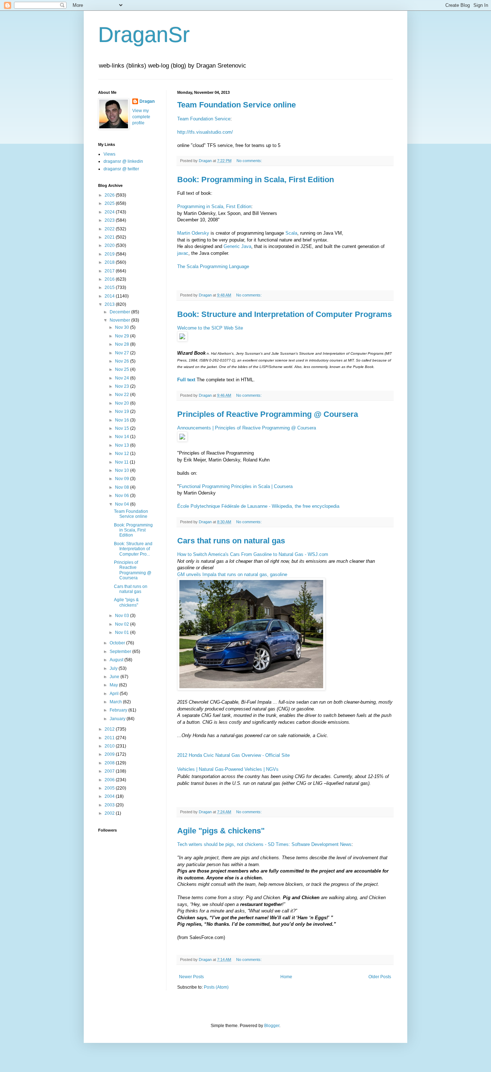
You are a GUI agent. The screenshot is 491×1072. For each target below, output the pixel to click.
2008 (110, 762)
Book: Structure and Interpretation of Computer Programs (284, 314)
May (114, 684)
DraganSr (144, 35)
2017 (110, 270)
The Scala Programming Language (213, 266)
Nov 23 (122, 386)
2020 (110, 245)
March (116, 701)
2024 (110, 212)
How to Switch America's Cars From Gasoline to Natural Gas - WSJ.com (252, 554)
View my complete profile (141, 116)
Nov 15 (122, 428)
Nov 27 (122, 352)
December (120, 311)
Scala (291, 233)
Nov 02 (122, 624)
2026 (110, 195)
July (114, 668)
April (115, 693)
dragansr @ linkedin (123, 161)
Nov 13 (122, 445)
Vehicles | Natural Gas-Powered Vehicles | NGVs (228, 769)
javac (182, 253)
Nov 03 (122, 615)
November (120, 320)
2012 (110, 729)
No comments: (250, 160)
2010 (110, 746)
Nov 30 (122, 327)
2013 (110, 304)
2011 (110, 737)
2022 (110, 228)
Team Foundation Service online (236, 104)
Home (286, 976)
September (121, 651)
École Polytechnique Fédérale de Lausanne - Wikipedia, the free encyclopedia (258, 506)
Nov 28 (122, 344)
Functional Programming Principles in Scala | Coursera (236, 486)
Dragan (147, 101)
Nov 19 (122, 411)
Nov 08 (122, 487)
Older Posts (379, 976)
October (118, 642)
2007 (110, 771)
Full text (186, 379)
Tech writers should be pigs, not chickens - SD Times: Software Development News (264, 844)
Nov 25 (122, 369)
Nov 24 (122, 378)
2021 (110, 237)
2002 (110, 813)
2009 (110, 754)
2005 (110, 788)
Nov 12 (122, 453)
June (115, 676)
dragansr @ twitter (121, 168)
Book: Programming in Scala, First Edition (255, 179)
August (117, 659)
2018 (110, 262)
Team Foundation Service (203, 118)
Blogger (271, 1025)
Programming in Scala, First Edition (214, 206)
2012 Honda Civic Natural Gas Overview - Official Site (233, 755)
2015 (110, 287)
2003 (110, 805)
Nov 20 (122, 403)
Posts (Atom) (216, 987)
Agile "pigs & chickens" (221, 830)
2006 (110, 779)
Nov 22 (122, 394)
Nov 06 (122, 495)
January (118, 718)
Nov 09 (122, 478)
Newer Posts (191, 976)
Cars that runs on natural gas (231, 540)
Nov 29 (122, 336)
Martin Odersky (194, 233)
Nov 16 (122, 420)
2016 (110, 279)
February (119, 710)
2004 (110, 796)
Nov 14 (122, 436)
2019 (110, 254)
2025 (110, 203)
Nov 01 (122, 632)
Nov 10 (122, 470)
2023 (110, 220)
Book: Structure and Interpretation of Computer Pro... (133, 549)
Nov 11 (122, 462)
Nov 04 (122, 504)
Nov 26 (122, 361)
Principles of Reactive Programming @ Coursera (267, 414)
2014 (110, 296)
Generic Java (237, 246)
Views (109, 154)
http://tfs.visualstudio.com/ (205, 132)
